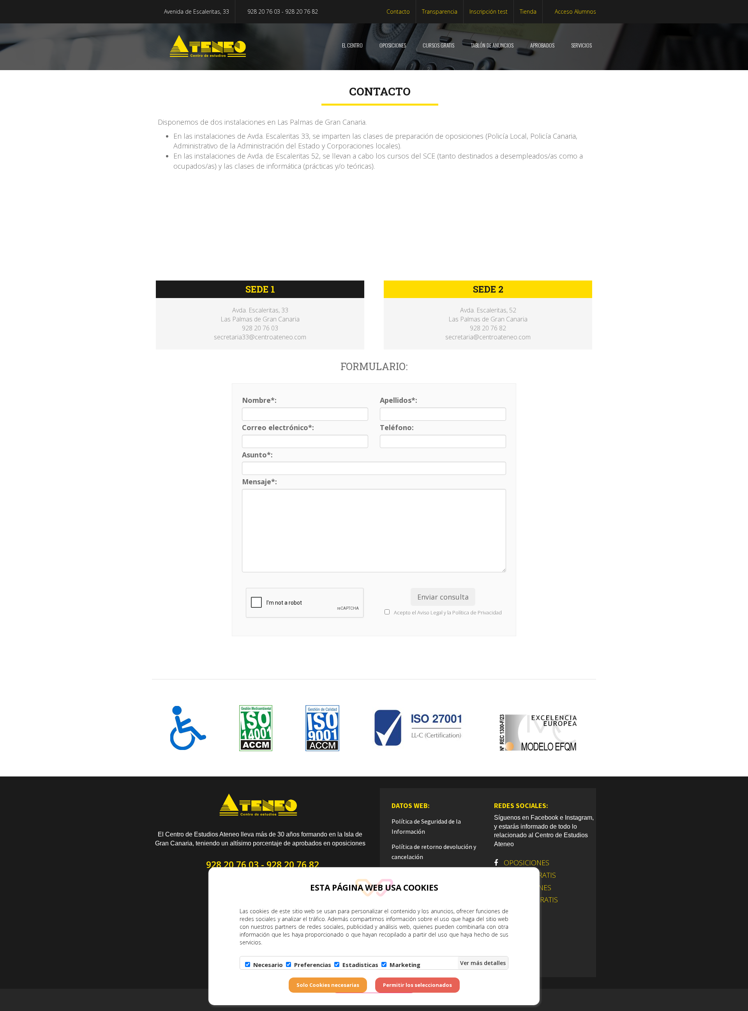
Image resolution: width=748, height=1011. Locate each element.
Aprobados (541, 45)
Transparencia (439, 11)
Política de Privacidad (477, 612)
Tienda (528, 11)
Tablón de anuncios (491, 45)
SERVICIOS (581, 45)
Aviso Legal (430, 612)
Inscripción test (488, 11)
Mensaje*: (259, 481)
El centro (352, 45)
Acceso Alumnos (574, 11)
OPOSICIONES (392, 45)
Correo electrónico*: (278, 427)
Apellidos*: (398, 400)
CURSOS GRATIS (438, 45)
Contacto (398, 11)
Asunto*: (257, 454)
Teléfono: (397, 427)
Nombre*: (259, 400)
